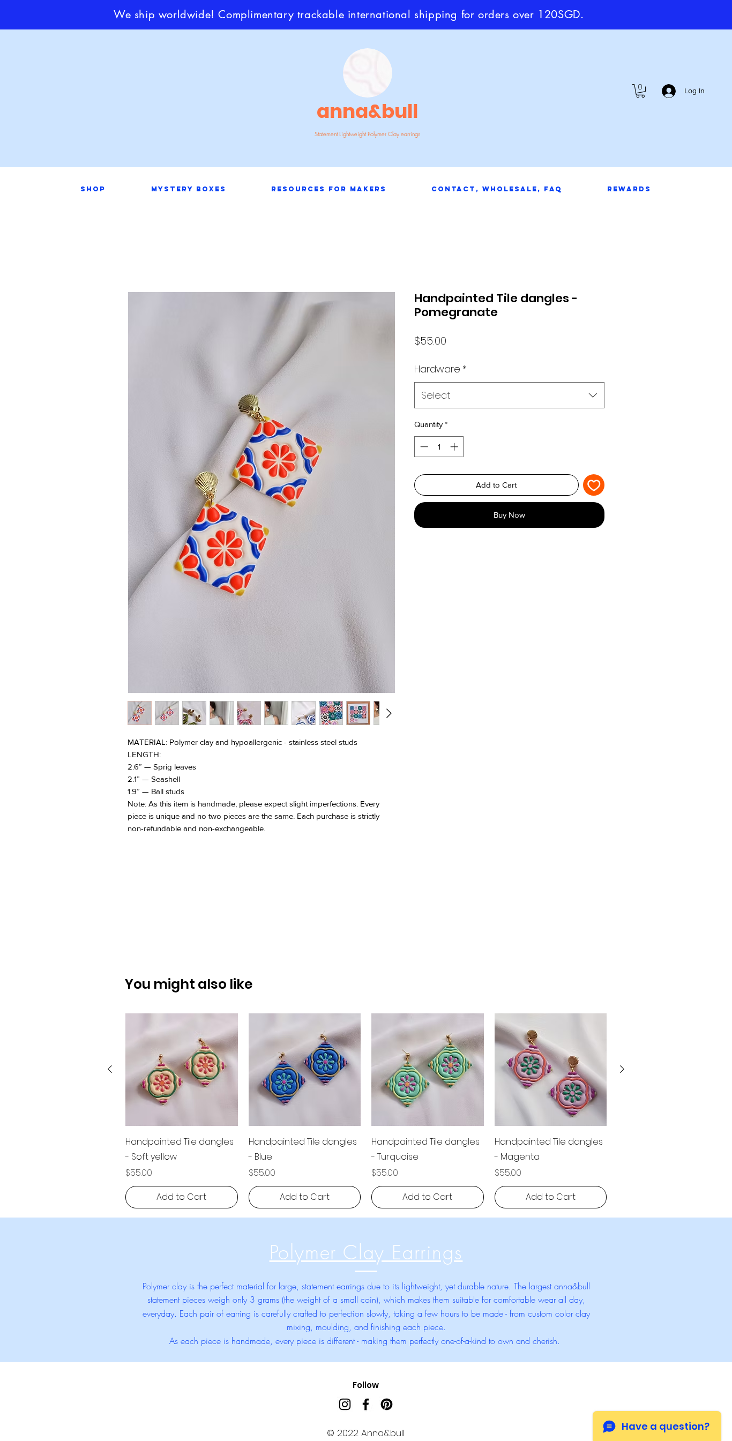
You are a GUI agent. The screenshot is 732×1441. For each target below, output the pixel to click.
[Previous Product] (109, 1069)
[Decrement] (423, 447)
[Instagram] (345, 1404)
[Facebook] (366, 1404)
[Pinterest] (386, 1404)
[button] (640, 91)
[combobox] (509, 395)
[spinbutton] (439, 447)
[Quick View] (181, 1069)
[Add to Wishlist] (594, 485)
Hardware (440, 369)
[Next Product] (622, 1069)
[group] (366, 1111)
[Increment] (455, 447)
